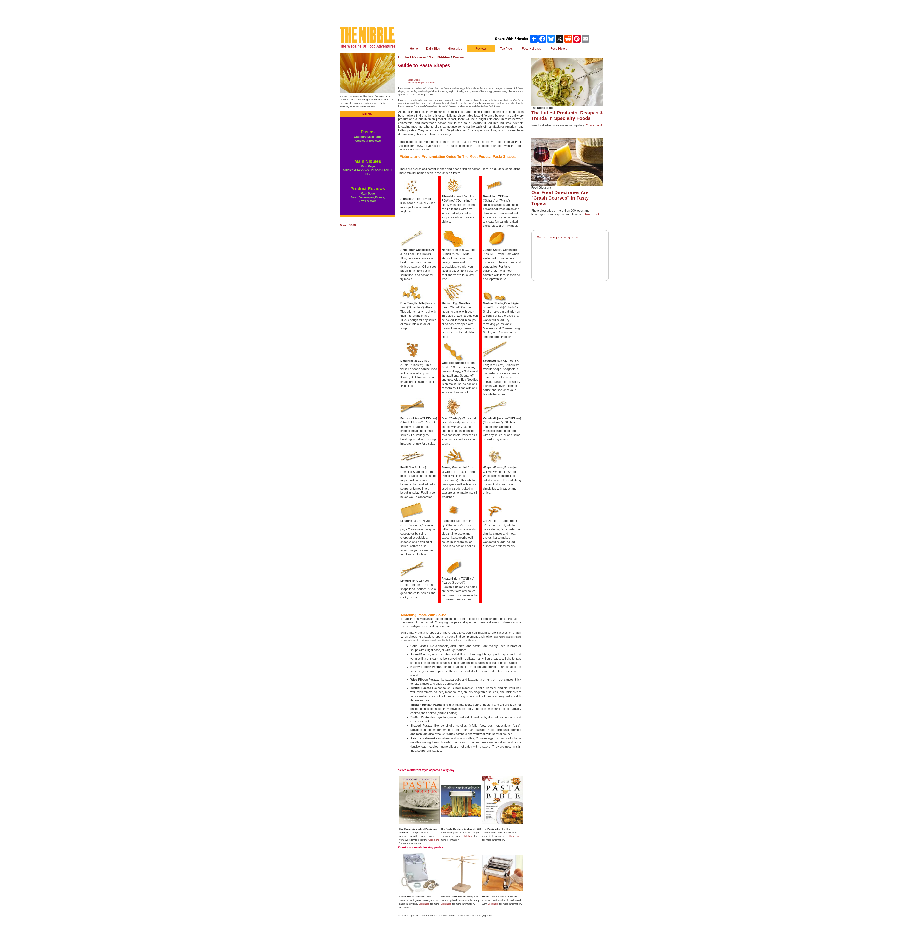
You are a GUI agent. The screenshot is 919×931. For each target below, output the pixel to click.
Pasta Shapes (414, 80)
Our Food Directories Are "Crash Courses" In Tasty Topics (560, 198)
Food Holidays (531, 48)
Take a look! (592, 214)
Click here (433, 839)
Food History (559, 48)
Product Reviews (367, 188)
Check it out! (594, 125)
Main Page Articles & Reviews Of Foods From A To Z (367, 170)
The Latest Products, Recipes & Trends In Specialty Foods (567, 115)
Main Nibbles (367, 161)
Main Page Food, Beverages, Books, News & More (368, 197)
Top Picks (506, 48)
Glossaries (455, 48)
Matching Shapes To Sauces (421, 82)
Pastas (368, 132)
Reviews (481, 48)
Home (414, 48)
